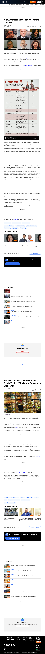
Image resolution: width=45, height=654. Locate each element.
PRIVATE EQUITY (12, 4)
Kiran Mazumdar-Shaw (19, 194)
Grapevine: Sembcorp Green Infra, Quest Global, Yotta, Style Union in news (23, 596)
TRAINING (31, 644)
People (8, 17)
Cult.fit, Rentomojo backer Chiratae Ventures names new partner (21, 311)
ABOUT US (18, 637)
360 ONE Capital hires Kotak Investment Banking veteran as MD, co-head (23, 301)
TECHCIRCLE (31, 640)
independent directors (29, 58)
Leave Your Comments (35, 253)
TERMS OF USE (25, 637)
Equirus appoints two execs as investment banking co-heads (21, 321)
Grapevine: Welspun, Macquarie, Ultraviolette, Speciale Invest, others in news (23, 575)
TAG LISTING (25, 642)
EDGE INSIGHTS (31, 646)
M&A (24, 4)
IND (37, 1)
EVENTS (30, 642)
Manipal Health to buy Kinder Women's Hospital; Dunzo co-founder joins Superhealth (25, 316)
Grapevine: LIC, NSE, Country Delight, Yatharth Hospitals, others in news (23, 565)
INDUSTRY (31, 4)
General (8, 376)
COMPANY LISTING (25, 640)
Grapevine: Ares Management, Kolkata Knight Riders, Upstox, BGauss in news (24, 580)
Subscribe (33, 1)
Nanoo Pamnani (7, 66)
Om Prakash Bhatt (28, 65)
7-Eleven (16, 427)
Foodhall (22, 497)
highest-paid (15, 219)
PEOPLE (36, 4)
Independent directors (9, 225)
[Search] (24, 2)
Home (5, 17)
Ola (5, 500)
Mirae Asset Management (10, 502)
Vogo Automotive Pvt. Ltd (14, 500)
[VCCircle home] (3, 2)
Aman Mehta (37, 63)
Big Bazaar (29, 497)
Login (28, 1)
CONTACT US (19, 642)
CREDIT (27, 4)
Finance (12, 305)
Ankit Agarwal (8, 25)
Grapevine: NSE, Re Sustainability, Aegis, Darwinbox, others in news (22, 591)
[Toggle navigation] (42, 2)
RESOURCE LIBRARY (25, 644)
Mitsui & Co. (7, 497)
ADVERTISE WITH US (19, 640)
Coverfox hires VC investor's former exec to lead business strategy (22, 306)
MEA (40, 1)
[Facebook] (37, 26)
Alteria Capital (36, 493)
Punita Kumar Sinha (10, 194)
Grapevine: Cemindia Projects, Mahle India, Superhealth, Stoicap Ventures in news (24, 570)
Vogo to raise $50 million (20, 472)
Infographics (23, 228)
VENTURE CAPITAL (19, 4)
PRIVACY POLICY (18, 646)
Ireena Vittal (26, 194)
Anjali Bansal (33, 194)
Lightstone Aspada (25, 500)
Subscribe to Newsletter (12, 263)
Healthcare (13, 315)
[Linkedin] (40, 26)
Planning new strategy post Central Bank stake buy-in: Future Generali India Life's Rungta (26, 519)
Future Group (15, 497)
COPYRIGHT (19, 644)
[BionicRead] (33, 27)
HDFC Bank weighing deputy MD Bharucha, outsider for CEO (21, 296)
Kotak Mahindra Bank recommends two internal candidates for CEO (22, 291)
